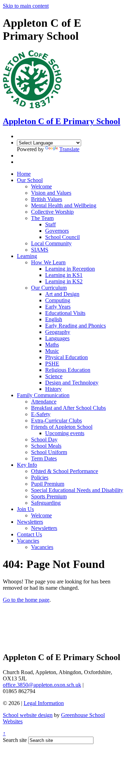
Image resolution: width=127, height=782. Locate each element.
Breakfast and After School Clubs (68, 408)
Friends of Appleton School (61, 427)
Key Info (27, 465)
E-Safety (40, 414)
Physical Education (66, 357)
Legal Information (44, 703)
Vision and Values (51, 193)
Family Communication (43, 395)
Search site (15, 740)
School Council (62, 237)
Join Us (25, 509)
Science (53, 376)
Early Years (58, 307)
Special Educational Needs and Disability (77, 490)
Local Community (51, 243)
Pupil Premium (47, 484)
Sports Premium (49, 496)
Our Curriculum (49, 288)
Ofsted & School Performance (64, 471)
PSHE (52, 364)
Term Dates (44, 458)
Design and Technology (71, 383)
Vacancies (28, 541)
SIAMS (39, 250)
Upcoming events (64, 433)
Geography (57, 332)
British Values (46, 199)
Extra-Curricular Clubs (56, 421)
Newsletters (30, 522)
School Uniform (49, 452)
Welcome (41, 186)
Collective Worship (52, 212)
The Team (42, 218)
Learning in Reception (70, 269)
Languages (57, 338)
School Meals (46, 446)
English (53, 319)
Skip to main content (26, 6)
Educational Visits (65, 313)
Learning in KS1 (64, 275)
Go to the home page (26, 600)
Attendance (43, 402)
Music (52, 351)
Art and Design (62, 294)
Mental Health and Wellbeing (63, 205)
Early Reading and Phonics (75, 326)
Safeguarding (46, 503)
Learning (27, 256)
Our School (30, 180)
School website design (28, 715)
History (53, 389)
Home (24, 174)
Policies (39, 477)
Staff (50, 224)
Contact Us (29, 534)
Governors (57, 231)
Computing (57, 300)
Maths (52, 345)
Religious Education (67, 370)
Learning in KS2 (64, 281)
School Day (44, 439)
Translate (69, 149)
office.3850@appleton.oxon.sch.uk (42, 685)
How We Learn (48, 262)
